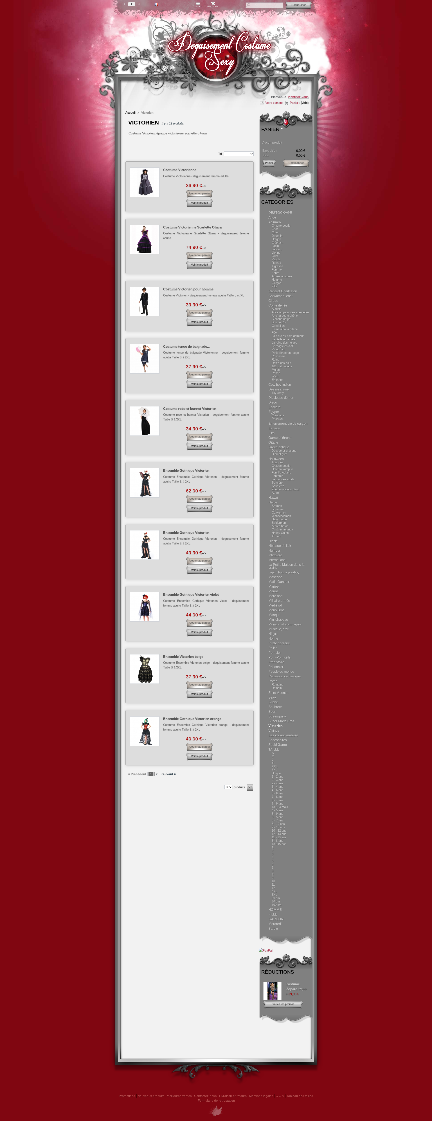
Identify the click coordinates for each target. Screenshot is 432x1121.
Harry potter (279, 519)
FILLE (272, 914)
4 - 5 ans (277, 810)
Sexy (272, 697)
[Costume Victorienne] (145, 182)
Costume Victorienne (179, 170)
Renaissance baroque (284, 676)
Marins (273, 591)
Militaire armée (279, 600)
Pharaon (277, 418)
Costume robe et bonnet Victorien (189, 409)
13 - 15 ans (279, 844)
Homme (277, 279)
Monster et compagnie (284, 624)
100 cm (276, 905)
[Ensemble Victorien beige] (145, 669)
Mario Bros (276, 610)
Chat (275, 229)
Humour (274, 550)
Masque (274, 615)
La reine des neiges (284, 342)
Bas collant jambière (283, 735)
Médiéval (275, 605)
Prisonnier (275, 667)
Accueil (130, 112)
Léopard (277, 249)
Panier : (295, 102)
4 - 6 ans (277, 790)
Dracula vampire (282, 469)
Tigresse (277, 266)
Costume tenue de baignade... (186, 346)
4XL (274, 891)
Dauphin (277, 235)
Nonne (273, 638)
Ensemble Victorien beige (183, 657)
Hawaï (273, 497)
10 (273, 881)
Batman (277, 505)
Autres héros (280, 526)
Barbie (273, 928)
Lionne (276, 252)
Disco (272, 402)
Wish (275, 376)
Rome (272, 681)
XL (273, 763)
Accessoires (277, 740)
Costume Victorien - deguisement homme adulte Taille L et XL (203, 295)
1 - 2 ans (277, 776)
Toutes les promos (283, 1004)
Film (271, 433)
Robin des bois (281, 363)
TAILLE (273, 749)
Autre (275, 492)
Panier (270, 129)
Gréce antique (278, 447)
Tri (220, 154)
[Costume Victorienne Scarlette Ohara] (145, 239)
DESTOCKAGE (280, 212)
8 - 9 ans (277, 813)
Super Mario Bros (281, 721)
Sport (272, 711)
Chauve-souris (281, 225)
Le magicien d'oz (283, 346)
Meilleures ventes (179, 1096)
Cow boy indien (279, 384)
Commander (296, 163)
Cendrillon (278, 325)
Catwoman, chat (280, 296)
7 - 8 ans (277, 796)
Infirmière (275, 555)
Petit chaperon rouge (285, 352)
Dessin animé (278, 389)
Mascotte (275, 577)
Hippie (273, 541)
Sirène (273, 702)
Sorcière (277, 482)
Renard (276, 262)
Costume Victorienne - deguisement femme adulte (195, 176)
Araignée (277, 462)
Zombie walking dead (285, 489)
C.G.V (280, 1096)
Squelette (278, 486)
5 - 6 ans (277, 793)
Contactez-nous (205, 1096)
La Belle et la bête (283, 339)
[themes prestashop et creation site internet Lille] (216, 1118)
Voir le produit (199, 202)
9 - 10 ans (278, 827)
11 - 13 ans (279, 837)
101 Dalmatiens (282, 366)
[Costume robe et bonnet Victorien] (145, 421)
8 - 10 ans (278, 824)
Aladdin (276, 309)
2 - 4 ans (277, 783)
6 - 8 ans (277, 840)
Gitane (273, 442)
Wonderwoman (281, 516)
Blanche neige (281, 319)
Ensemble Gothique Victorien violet (191, 594)
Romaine (277, 684)
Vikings (273, 730)
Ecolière (274, 407)
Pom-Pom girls (279, 657)
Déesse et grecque (284, 450)
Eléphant (277, 242)
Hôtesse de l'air (279, 546)
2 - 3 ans (277, 780)
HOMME (275, 909)
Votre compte (274, 102)
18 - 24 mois (280, 807)
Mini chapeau (278, 619)
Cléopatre (278, 415)
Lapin (275, 246)
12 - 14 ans (279, 834)
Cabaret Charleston (282, 291)
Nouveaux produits (150, 1096)
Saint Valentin (278, 693)
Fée (274, 332)
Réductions (277, 972)
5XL (274, 894)
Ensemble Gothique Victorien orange (192, 719)
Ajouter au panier (199, 193)
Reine (275, 359)
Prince (276, 373)
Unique (276, 773)
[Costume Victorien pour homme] (145, 301)
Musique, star (278, 629)
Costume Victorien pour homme (188, 289)
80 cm (276, 898)
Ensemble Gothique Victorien (186, 470)
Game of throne (279, 438)
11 (273, 884)
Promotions (127, 1096)
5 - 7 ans (277, 820)
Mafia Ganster (278, 582)
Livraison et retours (233, 1096)
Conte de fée (277, 305)
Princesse (278, 356)
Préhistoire (276, 662)
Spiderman (279, 522)
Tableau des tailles (300, 1096)
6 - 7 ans (277, 800)
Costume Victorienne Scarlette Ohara (192, 227)
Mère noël (275, 596)
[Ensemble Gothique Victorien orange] (145, 731)
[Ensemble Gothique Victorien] (145, 483)
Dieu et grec (280, 454)
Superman (278, 509)
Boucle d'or (279, 322)
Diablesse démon (281, 397)
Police (272, 648)
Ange (272, 217)
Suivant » (169, 774)
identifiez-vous (298, 97)
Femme (277, 269)
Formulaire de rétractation (216, 1100)
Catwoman (279, 512)
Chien (275, 232)
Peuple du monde (281, 671)
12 (273, 888)
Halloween (276, 459)
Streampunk (277, 716)
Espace (274, 428)
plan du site (212, 6)
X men (276, 536)
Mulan (276, 369)
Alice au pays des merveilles (290, 312)
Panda (276, 259)
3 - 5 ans (277, 817)
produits (239, 787)
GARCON (276, 919)
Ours (275, 256)
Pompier (274, 652)
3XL (274, 769)
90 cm (276, 901)
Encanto (277, 379)
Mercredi (274, 924)
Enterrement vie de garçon (287, 423)
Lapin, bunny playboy (283, 572)
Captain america (282, 529)
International (277, 560)
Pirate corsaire (279, 643)
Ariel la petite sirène (285, 315)
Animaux (274, 222)
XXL (274, 766)
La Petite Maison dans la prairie (286, 566)
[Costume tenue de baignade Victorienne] (145, 359)
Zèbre (275, 273)
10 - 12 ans (279, 830)
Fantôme (277, 476)
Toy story (278, 393)
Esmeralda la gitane (285, 329)
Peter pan (278, 349)
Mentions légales (261, 1096)
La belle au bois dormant (288, 336)
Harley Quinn (280, 533)
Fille (274, 286)
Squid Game (277, 745)
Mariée (273, 586)
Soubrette (275, 707)
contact (198, 6)
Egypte (273, 412)
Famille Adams (281, 472)
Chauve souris (281, 465)
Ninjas (273, 634)
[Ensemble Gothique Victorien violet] (145, 607)
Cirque (273, 300)
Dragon (276, 239)
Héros (272, 502)
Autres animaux (282, 276)
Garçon (276, 283)
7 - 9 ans (277, 803)
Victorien (275, 726)
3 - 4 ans (277, 786)
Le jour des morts (283, 479)
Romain (277, 688)
